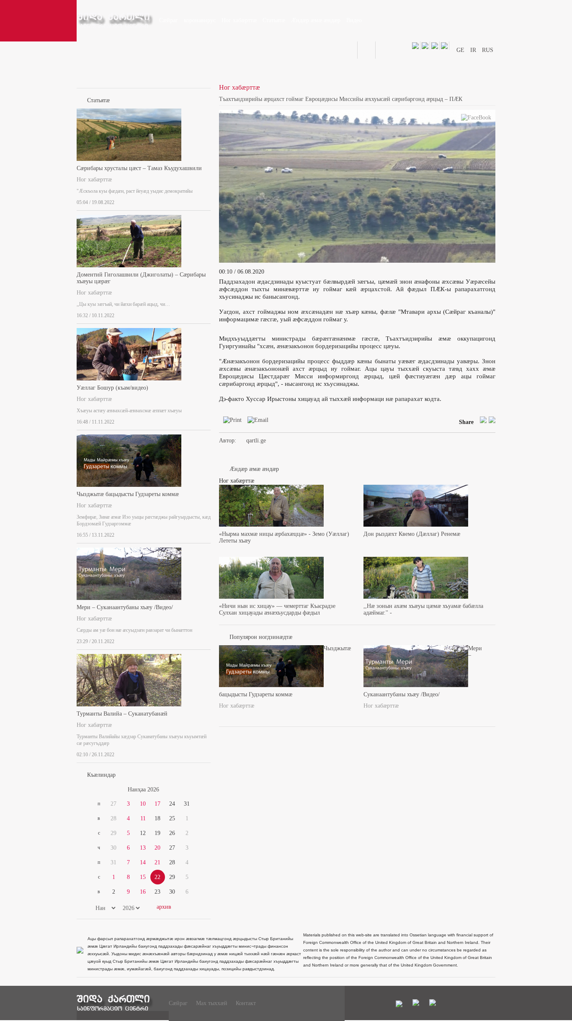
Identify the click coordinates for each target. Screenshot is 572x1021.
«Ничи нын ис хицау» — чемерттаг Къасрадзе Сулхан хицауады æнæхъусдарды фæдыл (277, 609)
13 (143, 848)
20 (157, 848)
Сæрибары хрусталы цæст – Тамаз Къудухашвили (139, 168)
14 (143, 862)
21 (157, 862)
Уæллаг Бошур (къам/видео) (112, 388)
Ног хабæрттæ (94, 179)
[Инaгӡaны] (208, 201)
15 (143, 877)
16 (143, 892)
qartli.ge (256, 440)
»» (190, 789)
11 (143, 818)
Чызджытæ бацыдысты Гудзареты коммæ (128, 494)
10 (143, 804)
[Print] (230, 422)
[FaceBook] (476, 119)
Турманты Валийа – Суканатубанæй (122, 714)
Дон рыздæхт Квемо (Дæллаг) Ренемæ (411, 534)
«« (97, 789)
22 (157, 877)
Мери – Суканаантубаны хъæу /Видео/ (125, 607)
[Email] (255, 422)
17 (157, 804)
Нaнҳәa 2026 (143, 789)
